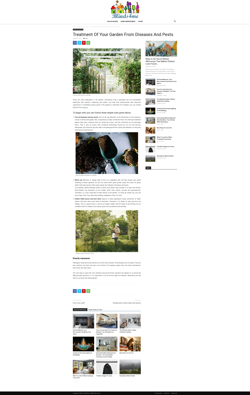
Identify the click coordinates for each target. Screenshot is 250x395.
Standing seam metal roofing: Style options (127, 303)
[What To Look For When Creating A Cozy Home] (83, 367)
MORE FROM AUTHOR (95, 310)
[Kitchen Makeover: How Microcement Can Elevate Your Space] (83, 321)
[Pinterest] (84, 43)
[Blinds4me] (125, 9)
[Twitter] (79, 43)
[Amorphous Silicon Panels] (130, 367)
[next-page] (77, 381)
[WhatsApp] (88, 43)
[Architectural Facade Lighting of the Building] (83, 344)
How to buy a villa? (79, 303)
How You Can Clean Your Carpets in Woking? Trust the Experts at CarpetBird (106, 332)
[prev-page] (74, 381)
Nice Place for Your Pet (126, 353)
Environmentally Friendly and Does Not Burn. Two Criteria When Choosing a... (166, 120)
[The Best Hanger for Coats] (106, 367)
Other (140, 21)
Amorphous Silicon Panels (127, 376)
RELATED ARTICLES (80, 310)
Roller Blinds (112, 21)
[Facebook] (75, 43)
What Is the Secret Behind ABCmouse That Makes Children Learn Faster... (160, 61)
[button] (174, 21)
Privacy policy (158, 393)
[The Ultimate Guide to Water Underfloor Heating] (130, 321)
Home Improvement (128, 21)
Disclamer (166, 393)
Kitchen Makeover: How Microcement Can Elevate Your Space (82, 332)
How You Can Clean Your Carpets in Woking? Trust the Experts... (166, 91)
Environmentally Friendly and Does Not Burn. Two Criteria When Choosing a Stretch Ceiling (106, 355)
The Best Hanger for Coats (104, 376)
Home (74, 27)
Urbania (85, 107)
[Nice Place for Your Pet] (130, 344)
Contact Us (174, 393)
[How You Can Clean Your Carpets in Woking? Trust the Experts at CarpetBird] (106, 321)
